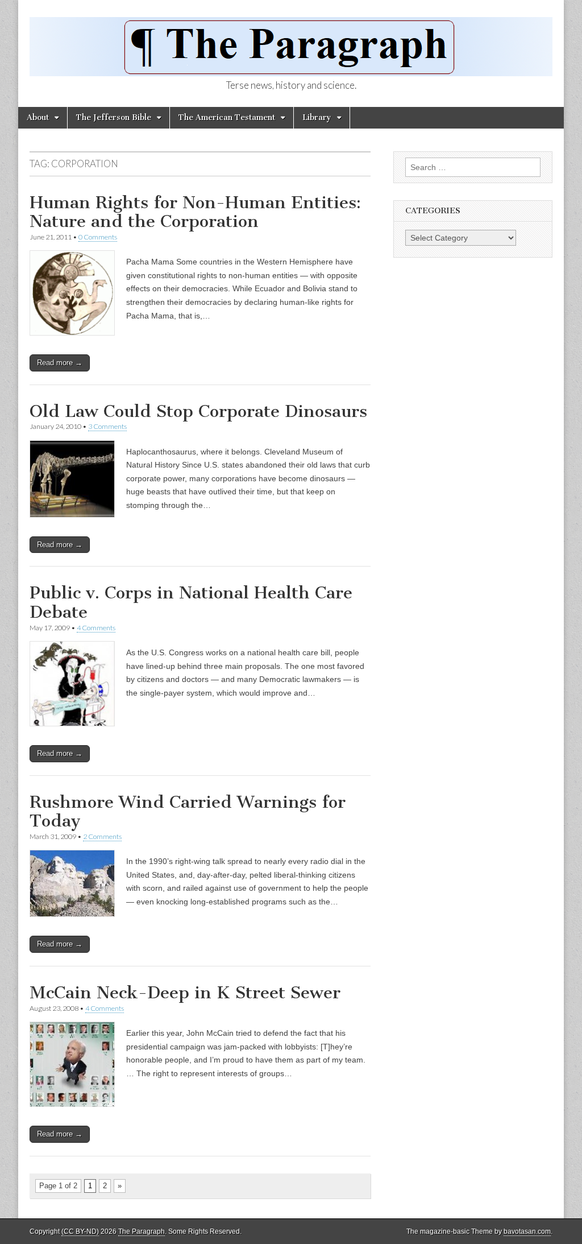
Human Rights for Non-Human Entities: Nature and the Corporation (195, 212)
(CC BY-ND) (80, 1231)
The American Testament (226, 117)
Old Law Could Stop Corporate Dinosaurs (198, 411)
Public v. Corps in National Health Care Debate (191, 602)
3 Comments (107, 426)
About (38, 117)
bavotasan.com (527, 1231)
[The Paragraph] (291, 40)
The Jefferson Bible (113, 117)
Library (316, 117)
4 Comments (96, 627)
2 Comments (102, 836)
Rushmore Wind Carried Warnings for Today (188, 812)
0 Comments (97, 237)
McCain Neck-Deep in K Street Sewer (185, 992)
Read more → (59, 362)
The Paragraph (141, 1231)
